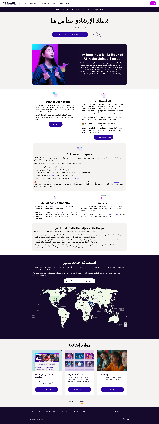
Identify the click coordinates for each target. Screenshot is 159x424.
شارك (153, 3)
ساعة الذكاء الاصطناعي (48, 3)
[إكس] (124, 419)
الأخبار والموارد (64, 3)
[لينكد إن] (127, 419)
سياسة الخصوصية (74, 411)
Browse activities (103, 137)
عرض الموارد (46, 389)
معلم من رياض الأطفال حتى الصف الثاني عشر (70, 34)
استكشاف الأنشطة (79, 389)
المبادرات (21, 3)
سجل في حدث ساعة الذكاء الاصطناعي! (79, 281)
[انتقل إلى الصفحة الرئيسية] (9, 3)
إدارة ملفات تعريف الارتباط (89, 411)
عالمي (103, 34)
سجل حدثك (54, 124)
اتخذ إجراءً (33, 3)
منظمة (94, 34)
